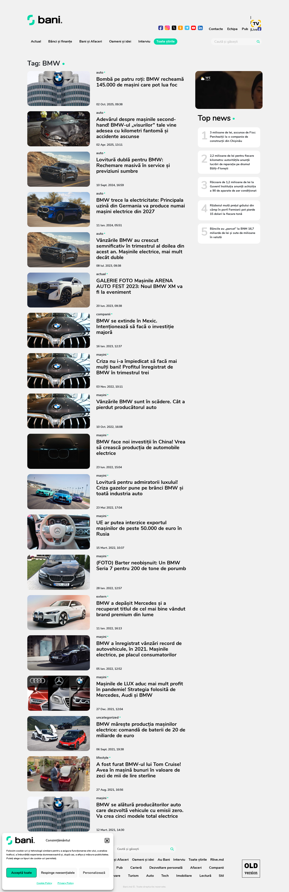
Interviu (144, 41)
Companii (216, 867)
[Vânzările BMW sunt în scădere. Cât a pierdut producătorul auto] (58, 411)
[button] (107, 840)
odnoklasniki (180, 28)
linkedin (200, 28)
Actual (36, 41)
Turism (133, 875)
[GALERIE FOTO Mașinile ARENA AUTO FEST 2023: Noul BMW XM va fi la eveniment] (58, 290)
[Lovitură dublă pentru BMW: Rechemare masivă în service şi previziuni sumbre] (58, 169)
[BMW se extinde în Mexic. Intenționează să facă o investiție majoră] (58, 330)
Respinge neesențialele (58, 873)
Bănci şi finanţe (60, 41)
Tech (165, 875)
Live (254, 29)
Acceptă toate (21, 873)
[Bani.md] (251, 869)
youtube (193, 28)
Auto (150, 875)
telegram (187, 28)
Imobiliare (184, 875)
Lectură (205, 875)
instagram (167, 28)
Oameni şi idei (120, 41)
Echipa (232, 29)
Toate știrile (165, 41)
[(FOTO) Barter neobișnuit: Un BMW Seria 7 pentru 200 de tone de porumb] (58, 572)
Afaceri (196, 867)
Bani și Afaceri (90, 41)
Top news (214, 118)
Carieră (136, 867)
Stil (221, 875)
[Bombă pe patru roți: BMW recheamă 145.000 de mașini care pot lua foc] (58, 88)
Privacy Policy (66, 883)
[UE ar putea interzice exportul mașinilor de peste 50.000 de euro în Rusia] (58, 532)
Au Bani (164, 859)
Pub (245, 29)
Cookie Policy (44, 883)
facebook (161, 28)
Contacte (216, 29)
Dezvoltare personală (166, 867)
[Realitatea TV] (256, 23)
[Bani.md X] (174, 27)
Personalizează (94, 873)
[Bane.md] (84, 20)
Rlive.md (217, 859)
